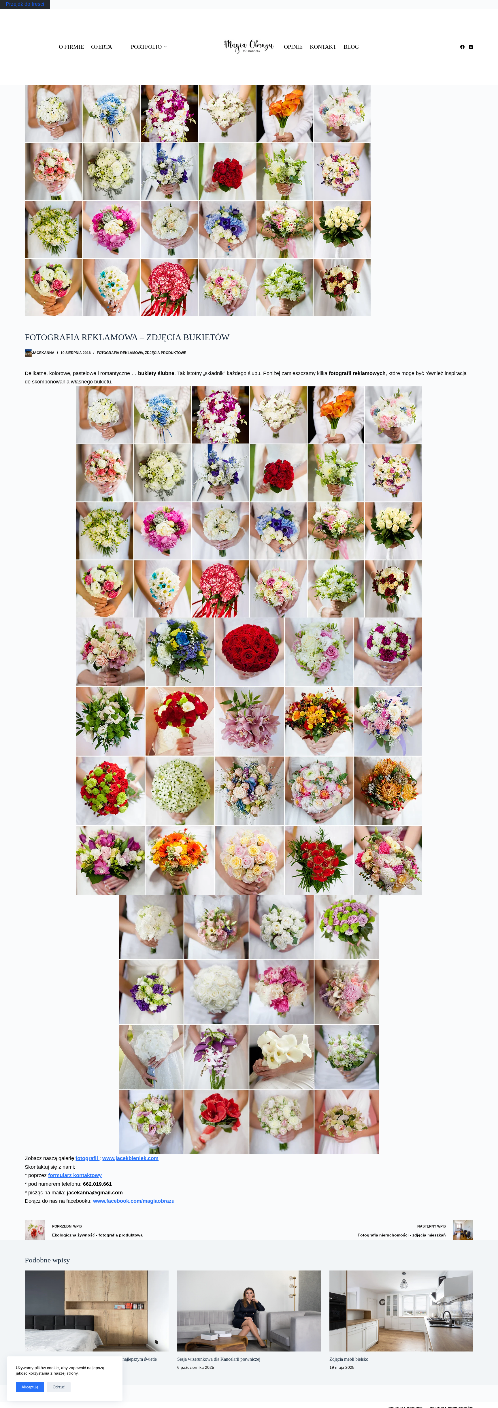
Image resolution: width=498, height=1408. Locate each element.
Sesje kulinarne (199, 59)
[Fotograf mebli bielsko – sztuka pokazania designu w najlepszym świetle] (96, 1310)
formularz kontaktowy (75, 1175)
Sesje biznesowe (195, 43)
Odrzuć (59, 1387)
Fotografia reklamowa (195, 75)
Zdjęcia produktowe (165, 353)
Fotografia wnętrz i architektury (196, 21)
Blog (351, 47)
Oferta (101, 47)
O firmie (71, 47)
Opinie (293, 47)
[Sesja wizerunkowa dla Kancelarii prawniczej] (249, 1310)
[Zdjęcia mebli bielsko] (401, 1310)
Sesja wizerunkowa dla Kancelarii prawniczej (218, 1359)
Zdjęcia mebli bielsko (348, 1359)
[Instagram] (471, 47)
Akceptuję (30, 1387)
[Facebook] (462, 47)
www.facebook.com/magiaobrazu (134, 1201)
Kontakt (323, 47)
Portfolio (146, 47)
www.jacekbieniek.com (130, 1158)
